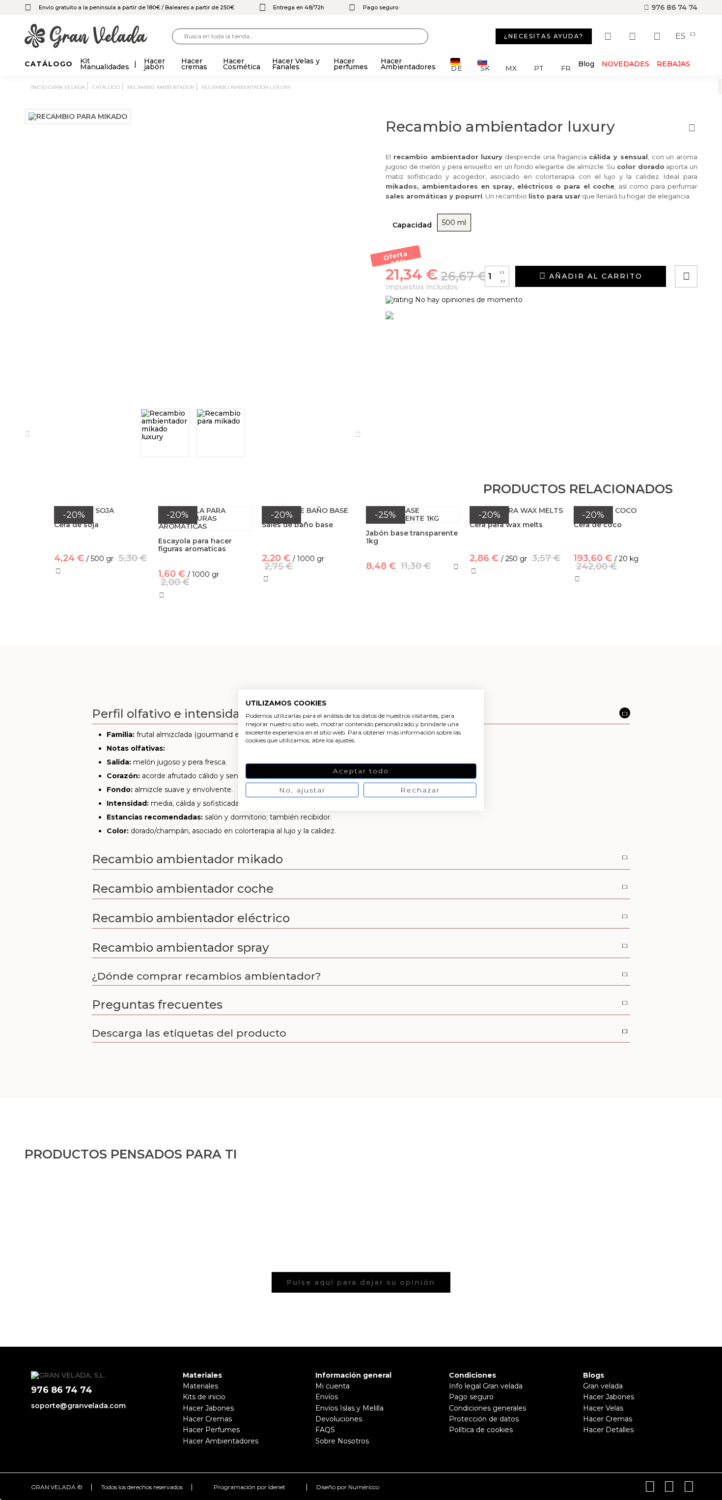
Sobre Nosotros (342, 1441)
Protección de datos (484, 1419)
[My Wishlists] (609, 36)
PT (539, 67)
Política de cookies (481, 1429)
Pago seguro (471, 1396)
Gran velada (603, 1386)
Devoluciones (338, 1419)
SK (485, 67)
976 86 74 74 (673, 7)
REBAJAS (673, 64)
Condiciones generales (487, 1408)
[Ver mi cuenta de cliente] (633, 36)
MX (511, 67)
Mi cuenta (332, 1386)
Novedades (625, 64)
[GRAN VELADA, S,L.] (98, 37)
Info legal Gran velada (486, 1386)
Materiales (200, 1386)
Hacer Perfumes (211, 1429)
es (681, 36)
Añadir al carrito (594, 276)
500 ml (454, 222)
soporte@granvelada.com (78, 1406)
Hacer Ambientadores (220, 1441)
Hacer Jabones (208, 1408)
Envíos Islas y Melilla (349, 1408)
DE (457, 67)
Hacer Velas (603, 1408)
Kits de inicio (204, 1396)
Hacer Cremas (207, 1419)
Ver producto (101, 614)
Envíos (326, 1396)
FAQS (325, 1429)
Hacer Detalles (608, 1429)
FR (566, 67)
